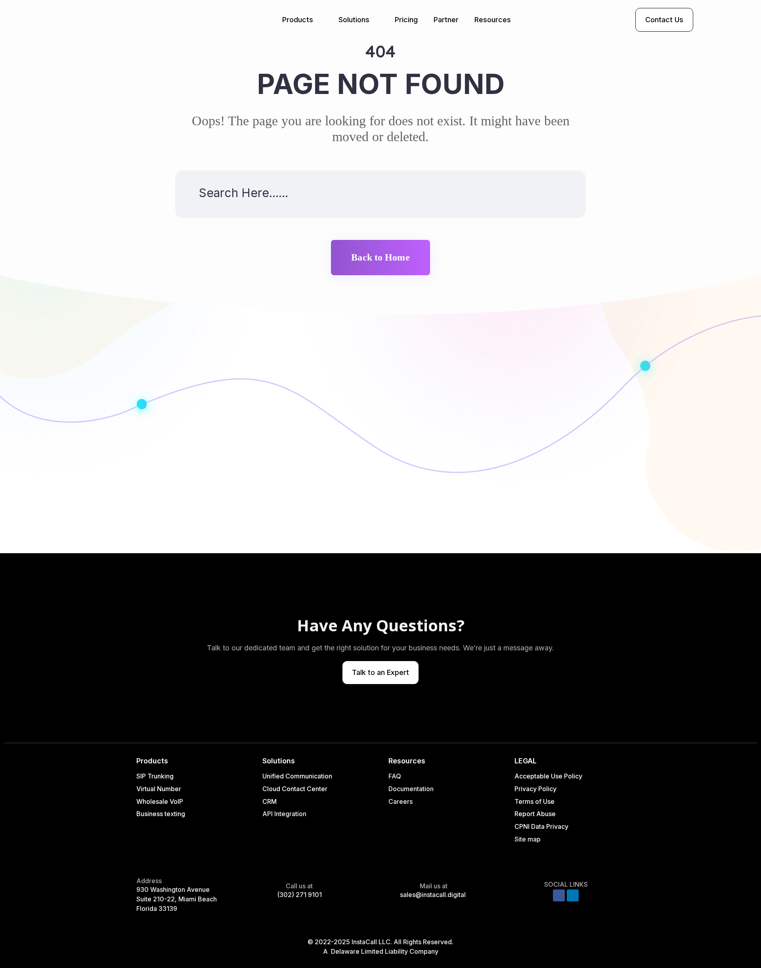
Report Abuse (535, 814)
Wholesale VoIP (159, 801)
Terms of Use (534, 801)
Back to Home (380, 257)
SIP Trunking (155, 776)
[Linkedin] (573, 895)
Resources (492, 19)
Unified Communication (297, 776)
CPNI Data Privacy (541, 826)
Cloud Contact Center (294, 789)
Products (297, 19)
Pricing (406, 19)
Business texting (160, 814)
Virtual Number (158, 789)
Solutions (353, 19)
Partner (446, 19)
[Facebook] (559, 895)
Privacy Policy (535, 789)
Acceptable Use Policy (548, 776)
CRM (270, 801)
